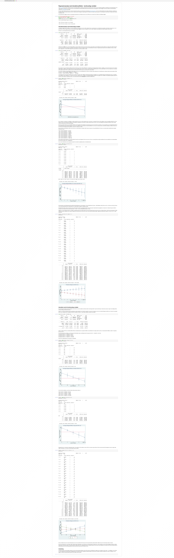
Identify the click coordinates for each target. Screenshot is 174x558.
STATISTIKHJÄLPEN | (8, 0)
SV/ (12, 0)
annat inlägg (61, 7)
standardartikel (64, 9)
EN (13, 0)
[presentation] (70, 72)
